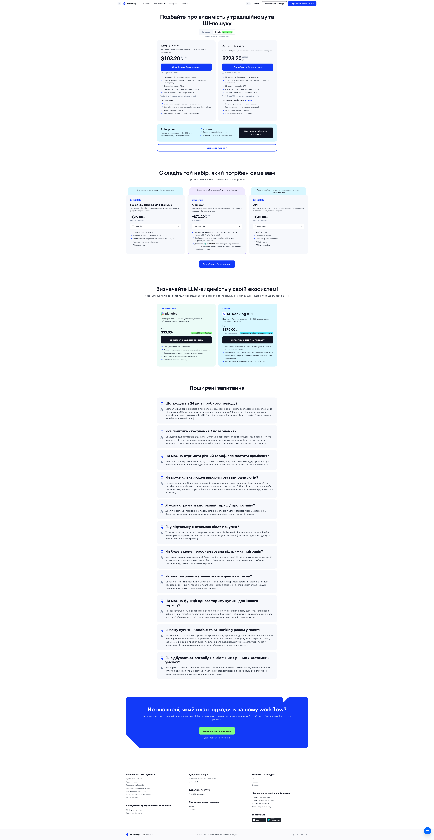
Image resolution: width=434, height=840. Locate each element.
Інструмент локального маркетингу (202, 779)
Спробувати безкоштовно (302, 3)
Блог (253, 779)
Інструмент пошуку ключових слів (138, 794)
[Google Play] (274, 820)
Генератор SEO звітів (134, 813)
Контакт (192, 806)
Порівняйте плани (215, 147)
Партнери (192, 809)
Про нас (255, 782)
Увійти (256, 3)
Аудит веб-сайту (132, 782)
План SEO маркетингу (197, 794)
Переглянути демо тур (274, 3)
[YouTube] (302, 834)
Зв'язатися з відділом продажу (256, 133)
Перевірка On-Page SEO (135, 785)
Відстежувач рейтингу (134, 779)
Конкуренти (256, 785)
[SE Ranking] (129, 3)
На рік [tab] (223, 32)
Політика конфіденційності (261, 797)
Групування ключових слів (136, 791)
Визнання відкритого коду (261, 807)
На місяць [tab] (206, 32)
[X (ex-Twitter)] (297, 834)
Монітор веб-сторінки (134, 810)
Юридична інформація (260, 803)
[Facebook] (293, 835)
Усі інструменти (132, 798)
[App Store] (259, 820)
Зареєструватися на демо (217, 730)
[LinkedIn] (306, 834)
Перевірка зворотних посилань (138, 788)
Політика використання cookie (263, 800)
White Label (193, 782)
